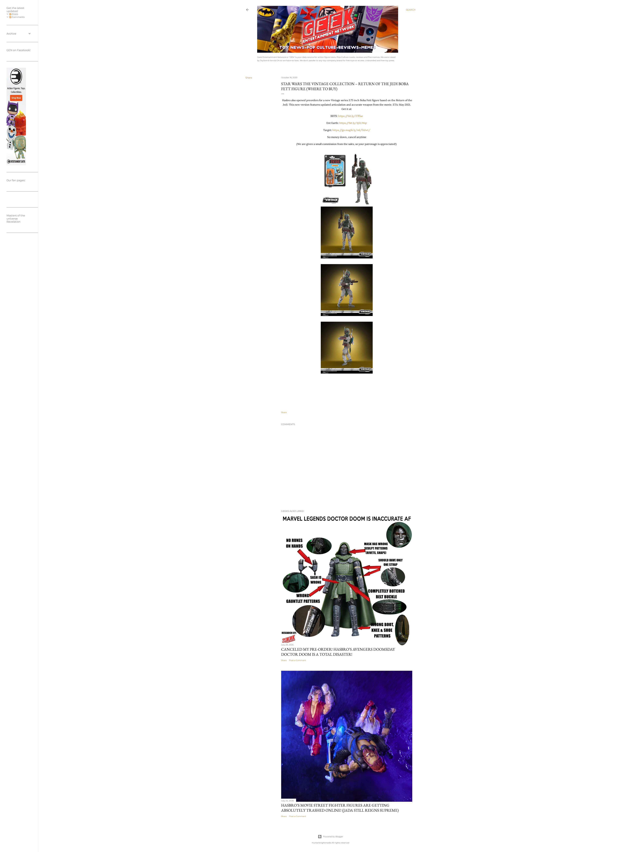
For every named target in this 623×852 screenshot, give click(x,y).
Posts (14, 14)
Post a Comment (297, 660)
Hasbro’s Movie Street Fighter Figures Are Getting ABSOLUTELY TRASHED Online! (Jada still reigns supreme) (340, 808)
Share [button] (248, 77)
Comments (18, 17)
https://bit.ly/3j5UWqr (353, 123)
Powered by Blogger (333, 836)
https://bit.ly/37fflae (350, 116)
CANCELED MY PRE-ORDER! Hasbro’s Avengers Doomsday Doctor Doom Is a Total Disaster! (338, 652)
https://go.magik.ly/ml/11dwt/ (351, 130)
